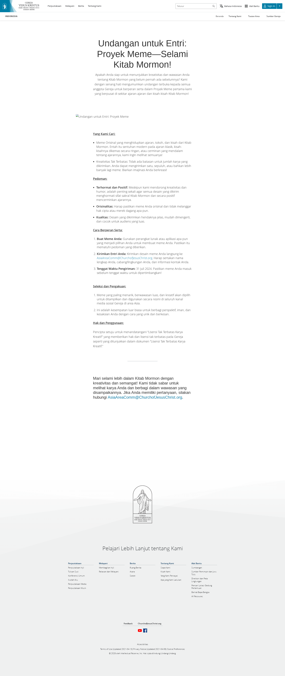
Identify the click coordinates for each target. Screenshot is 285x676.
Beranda (220, 16)
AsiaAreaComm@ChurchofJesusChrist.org (124, 258)
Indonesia (11, 16)
